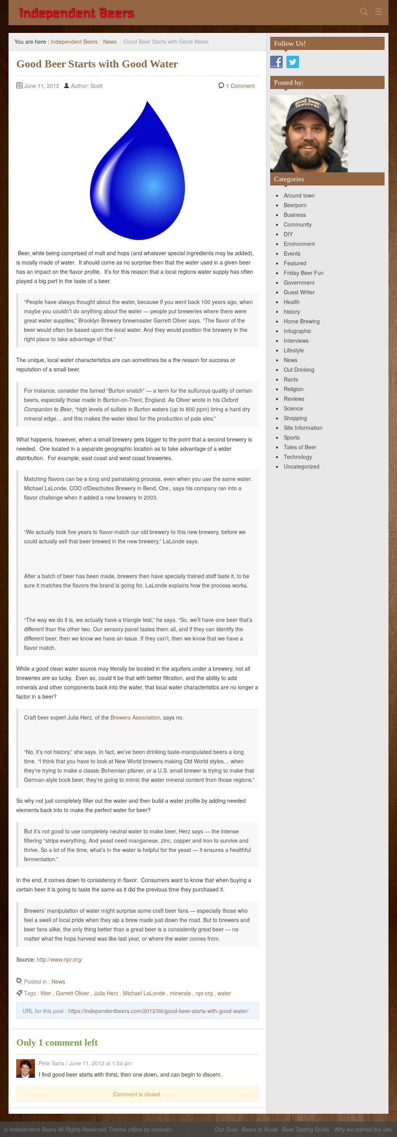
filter (46, 993)
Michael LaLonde (144, 993)
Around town (299, 195)
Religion (294, 389)
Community (298, 224)
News (110, 41)
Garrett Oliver (72, 993)
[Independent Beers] (186, 12)
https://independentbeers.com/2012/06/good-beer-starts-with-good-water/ (158, 1011)
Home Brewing (302, 321)
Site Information (303, 427)
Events (292, 253)
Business (295, 214)
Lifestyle (294, 350)
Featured (295, 263)
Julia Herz (106, 993)
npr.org (204, 993)
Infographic (297, 331)
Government (299, 282)
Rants (291, 379)
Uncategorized (301, 466)
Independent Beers (74, 41)
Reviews (294, 398)
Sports (292, 437)
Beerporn (295, 205)
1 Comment (240, 85)
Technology (298, 456)
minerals (180, 993)
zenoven (161, 1129)
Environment (299, 243)
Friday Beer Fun (304, 273)
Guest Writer (299, 292)
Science (293, 408)
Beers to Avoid (260, 1129)
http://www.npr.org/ (60, 959)
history (292, 311)
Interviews (296, 340)
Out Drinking (299, 369)
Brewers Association (135, 717)
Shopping (295, 418)
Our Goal (226, 1129)
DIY (288, 234)
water (224, 993)
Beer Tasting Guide (306, 1129)
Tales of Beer (300, 447)
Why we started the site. (363, 1129)
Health (292, 302)
